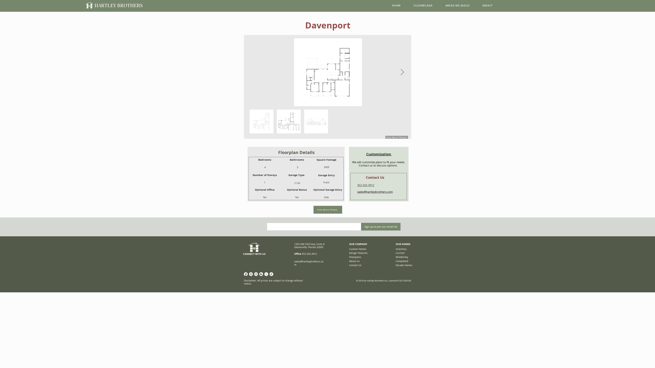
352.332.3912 (309, 253)
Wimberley (402, 257)
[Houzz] (261, 274)
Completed (402, 261)
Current (400, 253)
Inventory (401, 249)
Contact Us (355, 265)
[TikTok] (271, 274)
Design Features (358, 253)
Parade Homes (404, 265)
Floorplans (355, 257)
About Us (354, 261)
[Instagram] (256, 274)
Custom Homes (357, 249)
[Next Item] (402, 72)
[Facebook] (246, 274)
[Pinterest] (251, 274)
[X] (266, 274)
